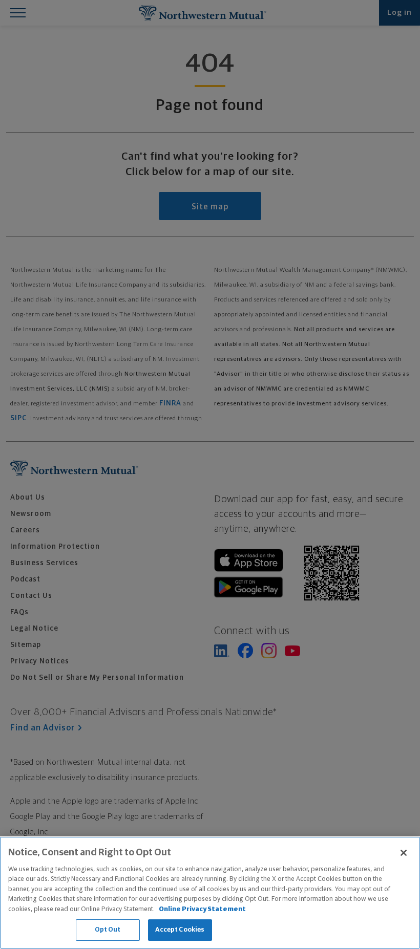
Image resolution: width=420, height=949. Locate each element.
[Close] (403, 853)
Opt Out (108, 929)
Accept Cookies (180, 929)
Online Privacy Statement (202, 909)
